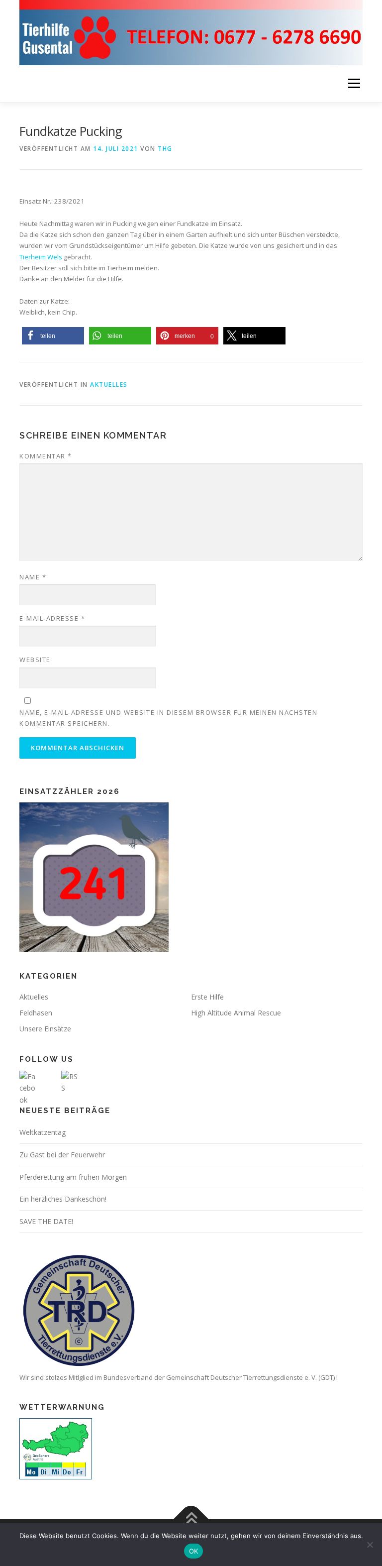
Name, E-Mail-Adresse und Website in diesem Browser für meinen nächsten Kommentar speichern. (168, 718)
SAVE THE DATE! (46, 1221)
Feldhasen (35, 1012)
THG (165, 148)
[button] (53, 335)
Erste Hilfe (207, 997)
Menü (354, 83)
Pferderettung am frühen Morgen (73, 1177)
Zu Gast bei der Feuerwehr (62, 1154)
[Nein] (370, 1545)
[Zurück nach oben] (191, 1519)
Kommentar (45, 455)
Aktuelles (109, 384)
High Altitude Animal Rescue (236, 1012)
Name (32, 576)
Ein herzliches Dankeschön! (62, 1199)
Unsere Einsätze (45, 1028)
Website (35, 659)
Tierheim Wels (40, 256)
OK (193, 1551)
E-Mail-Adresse (52, 618)
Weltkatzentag (42, 1132)
